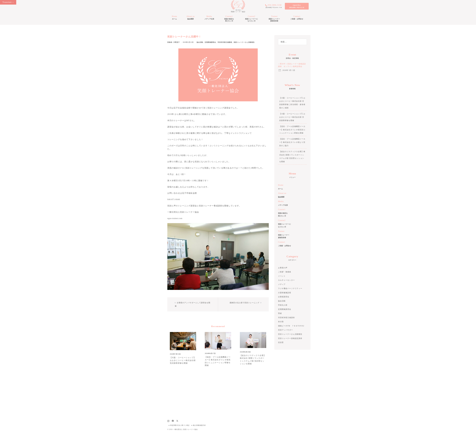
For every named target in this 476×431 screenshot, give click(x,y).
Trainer (274, 18)
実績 (280, 313)
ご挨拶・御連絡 (284, 272)
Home (174, 17)
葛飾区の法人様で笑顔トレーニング (244, 303)
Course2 (251, 18)
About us (190, 17)
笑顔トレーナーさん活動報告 (244, 42)
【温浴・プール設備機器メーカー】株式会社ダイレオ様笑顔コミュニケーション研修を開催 (292, 129)
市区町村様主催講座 (225, 42)
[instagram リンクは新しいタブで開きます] (168, 421)
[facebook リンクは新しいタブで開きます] (173, 421)
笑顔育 (281, 342)
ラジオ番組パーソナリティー (290, 288)
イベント (281, 276)
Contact (296, 17)
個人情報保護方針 (199, 425)
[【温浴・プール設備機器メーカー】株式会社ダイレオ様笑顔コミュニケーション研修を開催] (218, 340)
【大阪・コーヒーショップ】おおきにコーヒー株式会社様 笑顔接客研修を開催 (183, 360)
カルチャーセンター (286, 280)
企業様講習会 (283, 297)
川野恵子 (176, 42)
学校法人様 (282, 305)
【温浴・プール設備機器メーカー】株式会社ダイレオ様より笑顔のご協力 (292, 142)
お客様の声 (282, 268)
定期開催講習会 (210, 42)
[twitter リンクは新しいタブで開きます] (177, 421)
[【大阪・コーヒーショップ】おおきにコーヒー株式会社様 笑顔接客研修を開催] (183, 341)
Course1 (229, 18)
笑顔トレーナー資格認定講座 (290, 338)
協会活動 (200, 42)
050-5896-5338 (275, 5)
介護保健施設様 (284, 293)
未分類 (281, 322)
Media (209, 17)
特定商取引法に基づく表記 (180, 425)
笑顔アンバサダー (285, 330)
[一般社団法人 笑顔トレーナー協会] (238, 6)
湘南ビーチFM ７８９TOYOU (291, 326)
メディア (281, 284)
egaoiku (297, 5)
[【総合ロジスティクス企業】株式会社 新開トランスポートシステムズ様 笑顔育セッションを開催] (253, 340)
